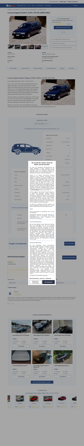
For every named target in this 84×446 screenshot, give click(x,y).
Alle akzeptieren (48, 282)
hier (50, 189)
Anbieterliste (48, 278)
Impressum (42, 278)
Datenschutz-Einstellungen (35, 282)
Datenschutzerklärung (34, 278)
